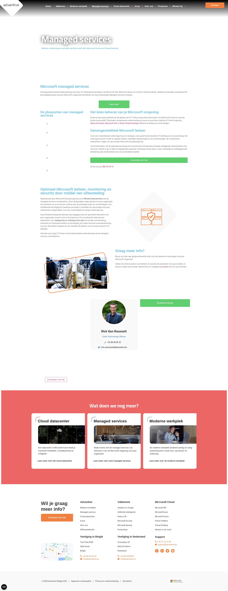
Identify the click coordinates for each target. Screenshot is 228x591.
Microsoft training (125, 525)
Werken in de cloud (163, 530)
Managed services (100, 6)
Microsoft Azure (97, 123)
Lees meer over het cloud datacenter (55, 461)
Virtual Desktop (161, 525)
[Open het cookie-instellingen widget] (4, 587)
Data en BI (122, 516)
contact (165, 267)
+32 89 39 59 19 (114, 342)
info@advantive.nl (128, 559)
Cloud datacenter (122, 6)
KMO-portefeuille (87, 530)
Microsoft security (125, 521)
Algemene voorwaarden (81, 581)
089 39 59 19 (107, 167)
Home (48, 6)
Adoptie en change (125, 508)
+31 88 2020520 (127, 556)
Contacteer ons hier (56, 379)
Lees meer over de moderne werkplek (167, 461)
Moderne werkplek (78, 6)
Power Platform (161, 521)
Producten (163, 6)
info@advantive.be (91, 559)
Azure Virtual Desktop (129, 123)
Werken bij (177, 6)
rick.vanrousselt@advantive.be (114, 347)
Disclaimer (127, 581)
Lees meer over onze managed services (112, 461)
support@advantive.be (167, 545)
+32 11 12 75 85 (164, 542)
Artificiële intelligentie (127, 512)
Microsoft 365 (111, 123)
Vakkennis (60, 6)
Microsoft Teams (162, 516)
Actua (137, 6)
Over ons (149, 6)
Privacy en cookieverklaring (107, 581)
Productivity (122, 530)
